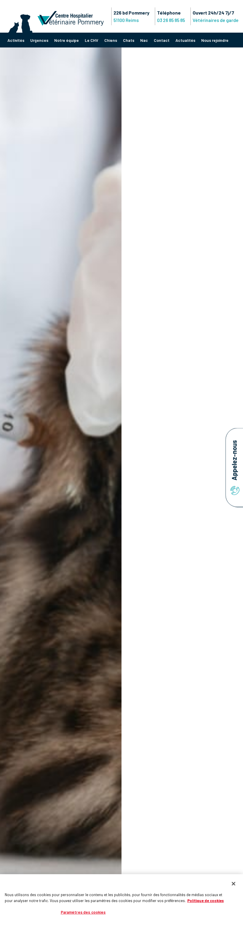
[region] (121, 904)
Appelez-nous (234, 461)
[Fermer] (233, 883)
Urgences (39, 40)
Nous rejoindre (214, 40)
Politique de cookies (205, 900)
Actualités (185, 40)
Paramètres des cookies (83, 912)
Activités (15, 40)
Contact (162, 40)
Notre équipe (66, 40)
